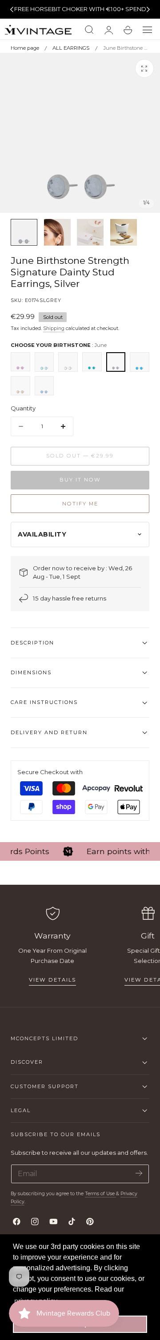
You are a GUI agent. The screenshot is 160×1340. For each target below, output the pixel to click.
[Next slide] (148, 9)
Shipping (53, 328)
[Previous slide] (11, 9)
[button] (148, 30)
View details (52, 980)
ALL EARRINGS (70, 48)
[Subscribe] (138, 1173)
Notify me (80, 504)
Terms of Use (100, 1194)
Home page (25, 48)
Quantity (23, 408)
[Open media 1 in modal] (144, 68)
